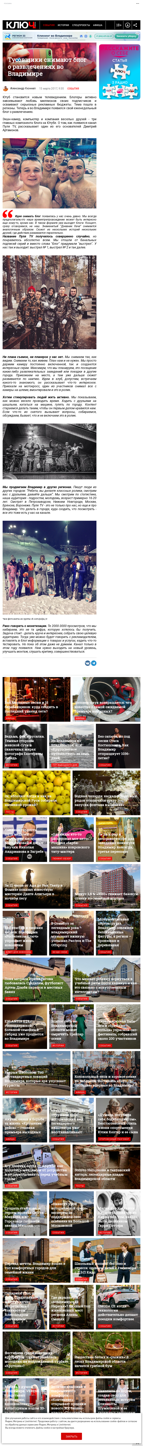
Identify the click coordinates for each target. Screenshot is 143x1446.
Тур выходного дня (65, 765)
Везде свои (60, 952)
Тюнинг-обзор (62, 858)
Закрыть (71, 1436)
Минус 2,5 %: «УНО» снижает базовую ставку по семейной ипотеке (106, 886)
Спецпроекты (81, 25)
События (49, 25)
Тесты (10, 811)
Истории (63, 25)
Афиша (97, 25)
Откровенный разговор (114, 1139)
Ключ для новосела (18, 952)
